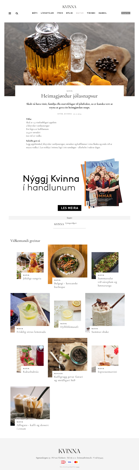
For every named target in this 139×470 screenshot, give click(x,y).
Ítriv (60, 13)
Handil (103, 13)
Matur (80, 13)
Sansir (77, 467)
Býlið (69, 13)
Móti (35, 13)
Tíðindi (91, 13)
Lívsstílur (47, 13)
